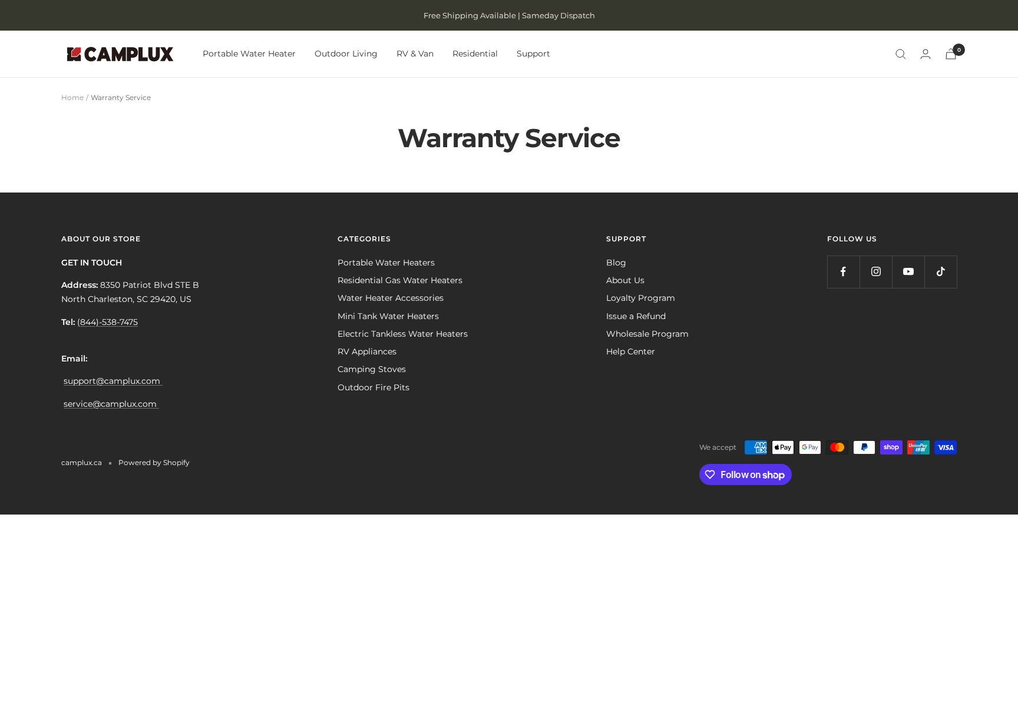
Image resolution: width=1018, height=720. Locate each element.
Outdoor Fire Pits (373, 387)
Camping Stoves (372, 369)
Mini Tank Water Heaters (388, 316)
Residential (475, 54)
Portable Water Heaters (386, 262)
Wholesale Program (647, 334)
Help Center (630, 351)
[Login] (925, 54)
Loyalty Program (640, 298)
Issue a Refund (636, 316)
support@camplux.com (113, 381)
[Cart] (951, 53)
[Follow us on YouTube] (908, 272)
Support (533, 54)
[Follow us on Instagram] (876, 272)
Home (72, 97)
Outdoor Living (346, 54)
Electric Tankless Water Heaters (403, 334)
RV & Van (415, 54)
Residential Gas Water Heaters (400, 280)
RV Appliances (367, 351)
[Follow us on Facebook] (843, 272)
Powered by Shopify (154, 462)
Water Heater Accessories (391, 298)
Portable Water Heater (249, 54)
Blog (616, 262)
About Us (625, 280)
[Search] (900, 54)
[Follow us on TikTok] (940, 272)
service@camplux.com (111, 404)
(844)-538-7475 (107, 322)
